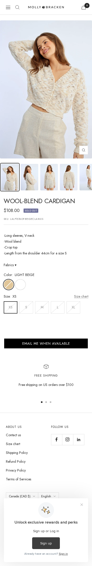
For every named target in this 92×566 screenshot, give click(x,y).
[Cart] (83, 7)
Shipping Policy (17, 452)
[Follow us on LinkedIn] (78, 439)
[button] (46, 343)
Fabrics (10, 265)
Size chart (81, 296)
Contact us (13, 435)
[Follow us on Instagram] (67, 439)
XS (11, 307)
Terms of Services (18, 479)
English (46, 496)
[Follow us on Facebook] (56, 439)
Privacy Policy (16, 470)
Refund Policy (16, 461)
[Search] (17, 7)
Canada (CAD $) (19, 496)
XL (73, 307)
